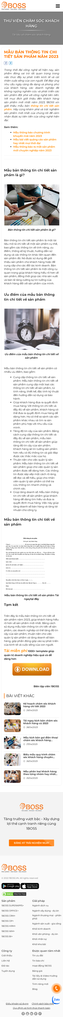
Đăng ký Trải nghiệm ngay (31, 842)
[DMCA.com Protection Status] (14, 895)
